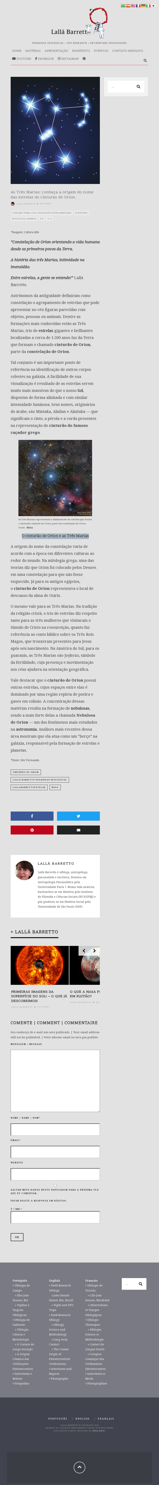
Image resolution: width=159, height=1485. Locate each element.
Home (17, 51)
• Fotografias (21, 1383)
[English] (133, 5)
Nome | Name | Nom (25, 1117)
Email (16, 1140)
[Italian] (148, 5)
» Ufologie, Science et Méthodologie (94, 1334)
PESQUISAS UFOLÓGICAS (48, 43)
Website (17, 1162)
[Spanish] (128, 5)
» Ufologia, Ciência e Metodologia (21, 1334)
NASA (29, 527)
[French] (138, 5)
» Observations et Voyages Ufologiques (96, 1310)
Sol (80, 390)
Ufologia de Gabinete (24, 219)
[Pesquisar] (145, 61)
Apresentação (56, 51)
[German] (143, 5)
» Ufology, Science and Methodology (58, 1329)
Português (81, 213)
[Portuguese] (123, 5)
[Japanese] (153, 5)
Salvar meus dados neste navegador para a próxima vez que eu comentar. (55, 1191)
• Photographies (96, 1383)
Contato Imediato (127, 51)
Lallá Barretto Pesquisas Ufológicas (40, 779)
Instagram (69, 59)
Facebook (45, 59)
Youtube (23, 59)
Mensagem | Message (26, 1044)
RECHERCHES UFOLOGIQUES (108, 43)
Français (106, 1418)
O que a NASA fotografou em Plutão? (96, 994)
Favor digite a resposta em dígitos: (39, 1200)
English (83, 1418)
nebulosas (80, 708)
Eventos (101, 51)
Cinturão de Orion (26, 772)
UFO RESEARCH (77, 43)
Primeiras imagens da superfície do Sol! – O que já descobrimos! (39, 996)
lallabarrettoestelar (29, 787)
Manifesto (81, 51)
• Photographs (58, 1378)
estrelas (46, 330)
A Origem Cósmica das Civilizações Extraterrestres (42, 213)
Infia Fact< (99, 1431)
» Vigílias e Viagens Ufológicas (21, 1310)
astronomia (26, 729)
